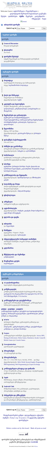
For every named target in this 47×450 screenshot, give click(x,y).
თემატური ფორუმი (10, 72)
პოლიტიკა (8, 80)
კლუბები (27, 211)
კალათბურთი (26, 169)
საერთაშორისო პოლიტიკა (18, 85)
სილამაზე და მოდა (12, 184)
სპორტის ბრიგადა (10, 171)
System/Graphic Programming (35, 362)
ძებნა (21, 16)
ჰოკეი (42, 169)
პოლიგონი (8, 327)
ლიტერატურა (33, 109)
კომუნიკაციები (10, 289)
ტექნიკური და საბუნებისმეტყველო (16, 117)
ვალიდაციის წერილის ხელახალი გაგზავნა (28, 14)
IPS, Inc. (36, 446)
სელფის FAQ (32, 294)
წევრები (29, 16)
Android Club (9, 386)
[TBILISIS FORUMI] (17, 5)
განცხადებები (9, 257)
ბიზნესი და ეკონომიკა (13, 146)
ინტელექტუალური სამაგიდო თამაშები (20, 239)
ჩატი (44, 19)
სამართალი (9, 155)
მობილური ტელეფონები (17, 313)
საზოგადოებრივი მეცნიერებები (31, 120)
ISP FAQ (40, 294)
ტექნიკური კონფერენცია (13, 274)
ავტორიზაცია (19, 11)
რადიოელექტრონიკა (12, 120)
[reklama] (2, 89)
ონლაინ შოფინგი (24, 191)
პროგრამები (9, 351)
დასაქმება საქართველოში (15, 140)
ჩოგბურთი (35, 169)
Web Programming (21, 364)
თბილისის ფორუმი (12, 25)
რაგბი (28, 166)
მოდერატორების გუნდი (13, 415)
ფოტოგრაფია (9, 109)
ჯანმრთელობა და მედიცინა (15, 175)
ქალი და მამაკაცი (11, 95)
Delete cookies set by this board (17, 428)
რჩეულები (36, 19)
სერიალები (22, 235)
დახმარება (12, 16)
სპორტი (7, 164)
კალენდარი (40, 16)
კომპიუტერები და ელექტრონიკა (17, 300)
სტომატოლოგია (24, 177)
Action (39, 335)
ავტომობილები (10, 208)
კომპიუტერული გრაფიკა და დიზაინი (19, 369)
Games (6, 333)
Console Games (20, 340)
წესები (3, 16)
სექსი (20, 100)
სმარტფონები (12, 296)
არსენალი (8, 202)
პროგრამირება (10, 357)
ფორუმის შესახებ (11, 56)
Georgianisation (10, 344)
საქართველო (9, 263)
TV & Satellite (22, 296)
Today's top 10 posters (18, 418)
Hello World (21, 362)
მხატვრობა (8, 111)
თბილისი (8, 224)
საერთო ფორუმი (10, 35)
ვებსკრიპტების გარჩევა (21, 327)
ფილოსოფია (8, 124)
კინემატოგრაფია (21, 109)
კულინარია (8, 248)
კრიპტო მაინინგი (20, 329)
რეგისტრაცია (31, 11)
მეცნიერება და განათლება (15, 115)
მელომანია (8, 129)
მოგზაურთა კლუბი (12, 261)
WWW (6, 320)
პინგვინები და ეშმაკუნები (14, 395)
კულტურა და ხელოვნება (14, 104)
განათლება (22, 122)
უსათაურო (8, 50)
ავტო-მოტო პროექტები (12, 213)
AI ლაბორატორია (11, 283)
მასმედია (8, 230)
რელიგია (30, 122)
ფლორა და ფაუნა (11, 217)
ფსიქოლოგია (9, 195)
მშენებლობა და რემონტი (14, 254)
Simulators (30, 338)
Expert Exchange (34, 364)
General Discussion (11, 43)
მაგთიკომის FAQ (21, 294)
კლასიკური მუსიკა (24, 133)
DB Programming (9, 364)
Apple (6, 377)
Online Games (22, 338)
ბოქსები (21, 211)
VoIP (5, 296)
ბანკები (20, 151)
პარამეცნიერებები (10, 122)
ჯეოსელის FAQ (9, 294)
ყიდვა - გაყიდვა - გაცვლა (12, 309)
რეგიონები (10, 226)
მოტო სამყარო (36, 211)
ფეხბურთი (7, 166)
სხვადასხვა (13, 316)
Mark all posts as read (38, 428)
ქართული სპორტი (18, 166)
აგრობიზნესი (30, 151)
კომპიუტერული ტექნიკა (10, 311)
